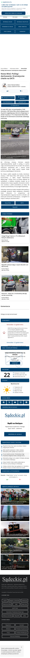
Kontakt (15, 363)
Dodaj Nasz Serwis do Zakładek (13, 13)
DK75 (22, 203)
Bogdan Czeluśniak (14, 600)
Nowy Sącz (24, 604)
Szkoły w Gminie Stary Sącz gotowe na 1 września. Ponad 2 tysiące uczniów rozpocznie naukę (16, 462)
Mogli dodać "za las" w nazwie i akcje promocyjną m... (15, 477)
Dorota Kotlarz (15, 85)
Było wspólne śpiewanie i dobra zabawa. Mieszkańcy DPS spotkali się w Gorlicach (13, 446)
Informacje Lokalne (7, 21)
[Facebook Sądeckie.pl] (3, 402)
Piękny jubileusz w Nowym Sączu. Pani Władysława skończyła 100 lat (16, 466)
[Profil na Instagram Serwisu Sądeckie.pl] (20, 402)
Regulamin (8, 625)
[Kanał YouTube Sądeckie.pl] (15, 402)
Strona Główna (4, 68)
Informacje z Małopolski (22, 21)
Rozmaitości (22, 31)
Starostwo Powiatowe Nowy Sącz (15, 612)
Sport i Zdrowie (7, 31)
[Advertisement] (15, 50)
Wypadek (15, 207)
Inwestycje (24, 600)
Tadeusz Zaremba (7, 615)
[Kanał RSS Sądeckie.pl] (26, 402)
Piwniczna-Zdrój (7, 604)
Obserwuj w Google (15, 434)
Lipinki (5, 600)
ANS (16, 604)
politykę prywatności (13, 653)
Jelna (24, 615)
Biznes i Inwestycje (22, 26)
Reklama (8, 629)
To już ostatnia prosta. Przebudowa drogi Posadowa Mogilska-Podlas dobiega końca (14, 450)
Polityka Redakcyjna (21, 632)
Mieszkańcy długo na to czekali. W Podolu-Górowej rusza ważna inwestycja (16, 454)
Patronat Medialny (15, 636)
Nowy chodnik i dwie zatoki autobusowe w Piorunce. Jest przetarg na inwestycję (14, 458)
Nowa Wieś (8, 203)
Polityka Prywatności (21, 629)
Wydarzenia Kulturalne (7, 26)
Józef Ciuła (15, 608)
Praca (8, 632)
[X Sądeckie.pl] (9, 402)
